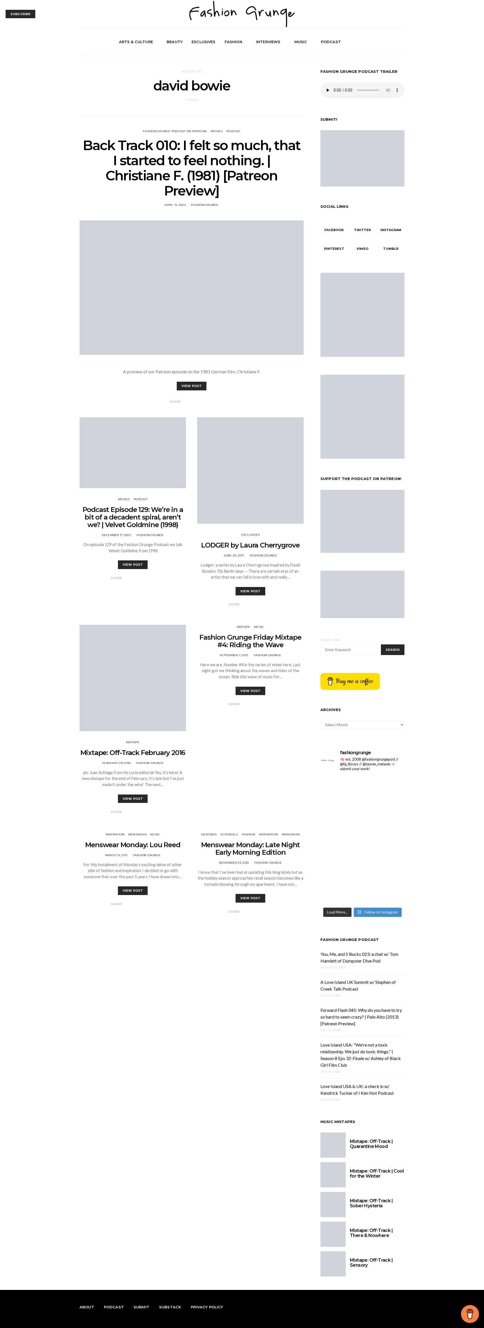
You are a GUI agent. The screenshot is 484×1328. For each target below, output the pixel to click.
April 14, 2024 (175, 205)
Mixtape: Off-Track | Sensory (371, 1262)
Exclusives (204, 41)
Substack (170, 1307)
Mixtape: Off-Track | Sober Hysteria (371, 1203)
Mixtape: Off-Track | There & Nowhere (371, 1233)
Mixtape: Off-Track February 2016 (132, 753)
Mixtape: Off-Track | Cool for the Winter (377, 1173)
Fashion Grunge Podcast (349, 939)
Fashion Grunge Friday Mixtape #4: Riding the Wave (250, 641)
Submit (141, 1307)
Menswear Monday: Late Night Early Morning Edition (250, 848)
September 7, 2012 (234, 655)
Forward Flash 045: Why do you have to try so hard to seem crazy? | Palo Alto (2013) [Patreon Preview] (361, 1016)
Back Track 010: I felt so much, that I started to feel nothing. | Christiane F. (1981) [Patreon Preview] (192, 168)
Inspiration (115, 834)
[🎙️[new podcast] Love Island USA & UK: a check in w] (384, 891)
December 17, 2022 (116, 535)
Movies (217, 131)
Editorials (229, 834)
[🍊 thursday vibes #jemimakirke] (340, 814)
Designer (209, 834)
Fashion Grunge (205, 205)
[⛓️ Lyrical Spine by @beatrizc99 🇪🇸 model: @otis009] (340, 891)
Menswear (137, 834)
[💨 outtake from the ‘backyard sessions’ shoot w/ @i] (340, 840)
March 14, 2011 (116, 855)
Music (300, 41)
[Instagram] (394, 42)
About (87, 1307)
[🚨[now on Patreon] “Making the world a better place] (384, 865)
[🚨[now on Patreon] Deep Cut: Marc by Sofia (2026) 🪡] (340, 865)
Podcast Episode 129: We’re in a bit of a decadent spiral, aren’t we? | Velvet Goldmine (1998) (133, 517)
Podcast (331, 41)
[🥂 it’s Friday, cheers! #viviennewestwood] (340, 789)
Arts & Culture (136, 41)
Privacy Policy (207, 1307)
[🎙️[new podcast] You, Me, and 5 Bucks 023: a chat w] (384, 789)
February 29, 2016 (116, 763)
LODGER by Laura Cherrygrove (250, 545)
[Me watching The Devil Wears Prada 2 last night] (384, 814)
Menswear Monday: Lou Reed (132, 845)
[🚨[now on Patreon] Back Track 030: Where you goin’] (384, 840)
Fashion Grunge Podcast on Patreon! (175, 131)
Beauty (175, 41)
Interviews (268, 41)
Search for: (330, 640)
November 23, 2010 (234, 863)
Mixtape (132, 742)
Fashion (233, 41)
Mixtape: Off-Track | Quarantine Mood (371, 1144)
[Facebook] (381, 42)
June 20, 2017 (234, 555)
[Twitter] (388, 42)
